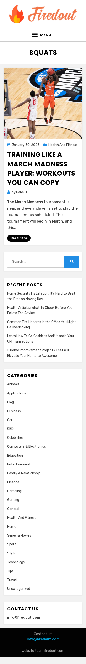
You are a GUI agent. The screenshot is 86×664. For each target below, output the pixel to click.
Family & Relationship (23, 473)
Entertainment (19, 464)
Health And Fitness (63, 145)
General (13, 509)
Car (9, 420)
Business (14, 411)
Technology (16, 562)
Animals (13, 384)
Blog (10, 402)
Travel (12, 580)
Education (15, 456)
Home (11, 527)
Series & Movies (19, 535)
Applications (16, 393)
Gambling (14, 491)
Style (11, 553)
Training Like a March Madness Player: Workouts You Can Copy (41, 168)
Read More (19, 238)
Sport (11, 544)
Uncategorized (18, 589)
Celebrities (15, 438)
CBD (10, 429)
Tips (10, 571)
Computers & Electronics (26, 447)
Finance (13, 482)
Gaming (13, 500)
